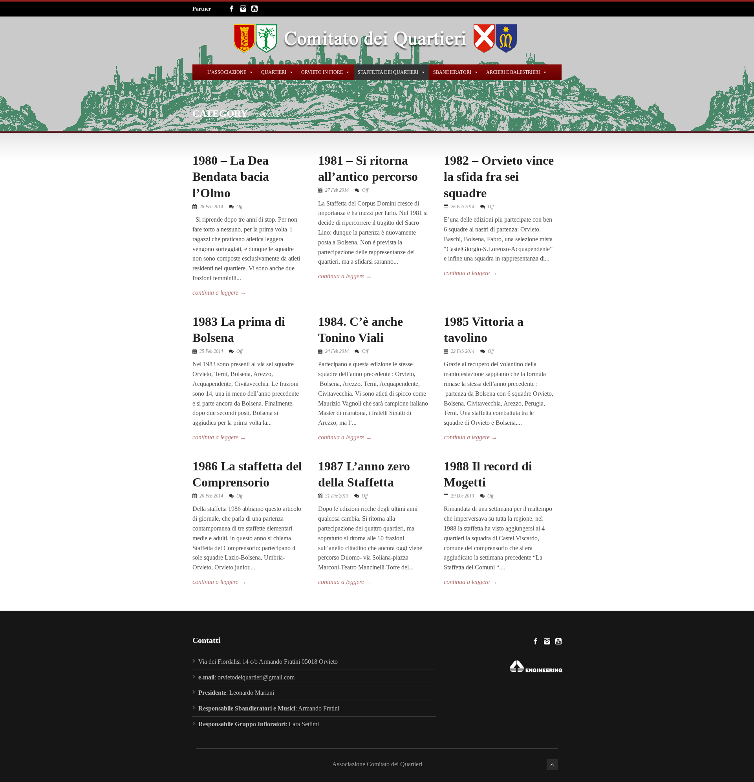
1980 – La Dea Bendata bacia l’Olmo (230, 176)
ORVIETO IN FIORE (322, 72)
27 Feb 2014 (337, 190)
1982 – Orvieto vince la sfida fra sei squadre (499, 176)
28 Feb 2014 (211, 206)
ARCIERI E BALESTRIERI (513, 72)
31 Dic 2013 (336, 496)
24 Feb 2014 (337, 351)
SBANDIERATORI (452, 72)
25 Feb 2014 (211, 351)
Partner (201, 9)
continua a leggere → (219, 292)
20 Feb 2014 (211, 496)
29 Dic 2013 (462, 496)
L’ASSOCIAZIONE (226, 72)
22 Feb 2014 (462, 351)
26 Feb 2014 (462, 206)
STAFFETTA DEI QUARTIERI (388, 72)
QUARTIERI (273, 72)
